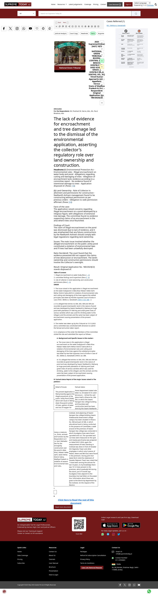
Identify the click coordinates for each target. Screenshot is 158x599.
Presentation (53, 571)
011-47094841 (120, 560)
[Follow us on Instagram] (113, 534)
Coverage (87, 4)
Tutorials (52, 559)
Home (53, 4)
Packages (83, 552)
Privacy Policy (85, 559)
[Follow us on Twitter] (118, 534)
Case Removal (114, 4)
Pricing (95, 4)
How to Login (53, 575)
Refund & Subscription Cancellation (93, 555)
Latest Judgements (75, 4)
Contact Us (53, 552)
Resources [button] (61, 4)
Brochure (52, 567)
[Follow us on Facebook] (120, 585)
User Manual (53, 563)
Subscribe (21, 563)
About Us (52, 555)
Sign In (128, 4)
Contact (103, 4)
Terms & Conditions (87, 563)
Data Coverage (22, 555)
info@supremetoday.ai (124, 554)
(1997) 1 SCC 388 (83, 300)
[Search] (136, 13)
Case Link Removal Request (92, 568)
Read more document (63, 507)
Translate (150, 5)
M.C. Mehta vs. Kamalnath (116, 25)
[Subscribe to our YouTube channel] (139, 585)
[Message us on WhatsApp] (134, 585)
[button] (132, 48)
